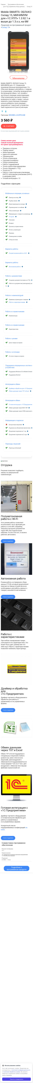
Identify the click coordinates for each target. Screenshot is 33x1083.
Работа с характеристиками (17, 302)
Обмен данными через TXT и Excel (19, 391)
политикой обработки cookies (11, 1072)
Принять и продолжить (16, 1079)
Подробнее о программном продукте (16, 868)
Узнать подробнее (8, 541)
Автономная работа (15, 266)
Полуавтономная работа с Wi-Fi (18, 253)
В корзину (10, 126)
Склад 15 (5, 27)
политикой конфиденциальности (20, 1070)
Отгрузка (11, 216)
